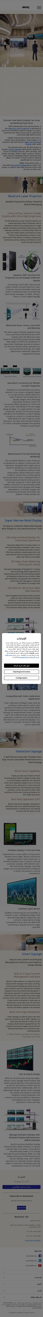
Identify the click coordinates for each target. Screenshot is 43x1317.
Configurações (21, 678)
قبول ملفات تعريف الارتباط (21, 666)
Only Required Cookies (21, 672)
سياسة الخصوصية (24, 657)
